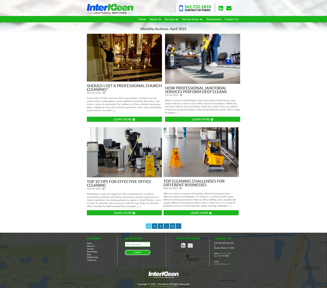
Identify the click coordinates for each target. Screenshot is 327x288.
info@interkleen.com (222, 264)
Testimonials (213, 19)
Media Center (92, 257)
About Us (155, 19)
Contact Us (232, 19)
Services (170, 19)
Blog (89, 254)
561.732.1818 (198, 7)
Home (142, 19)
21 (172, 226)
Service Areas (191, 19)
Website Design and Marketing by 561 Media (164, 286)
